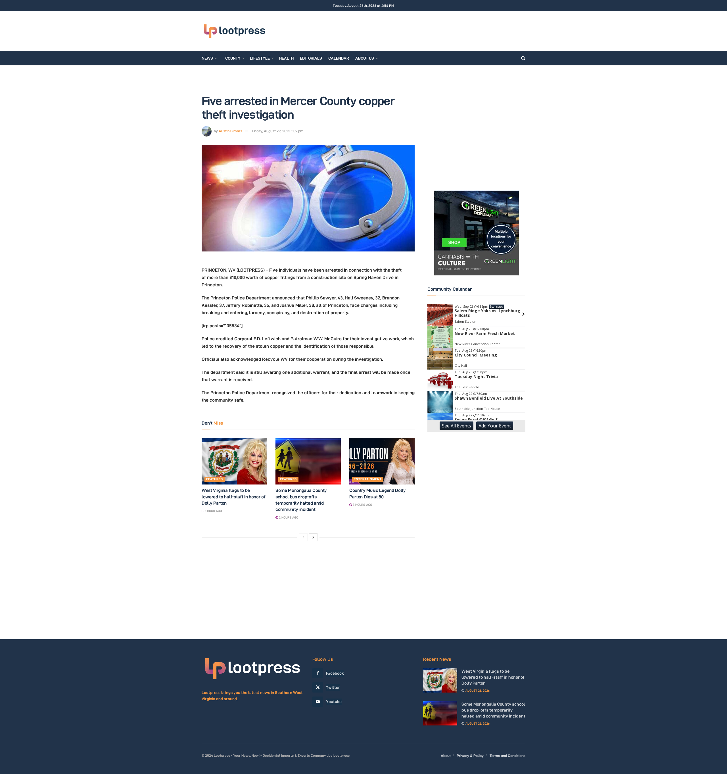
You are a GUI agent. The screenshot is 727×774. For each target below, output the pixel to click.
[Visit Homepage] (234, 31)
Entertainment (368, 479)
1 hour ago (213, 511)
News (207, 58)
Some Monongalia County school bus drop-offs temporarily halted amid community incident (493, 710)
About (446, 756)
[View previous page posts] (303, 537)
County (233, 58)
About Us (364, 58)
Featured (214, 479)
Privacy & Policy (470, 756)
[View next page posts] (313, 537)
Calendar (338, 58)
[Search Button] (523, 58)
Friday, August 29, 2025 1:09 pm (278, 131)
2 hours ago (288, 517)
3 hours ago (362, 504)
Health (286, 58)
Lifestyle (260, 58)
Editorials (311, 58)
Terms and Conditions (507, 756)
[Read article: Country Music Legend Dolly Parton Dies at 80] (382, 461)
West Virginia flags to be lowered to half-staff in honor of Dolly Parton (233, 496)
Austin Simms (230, 131)
